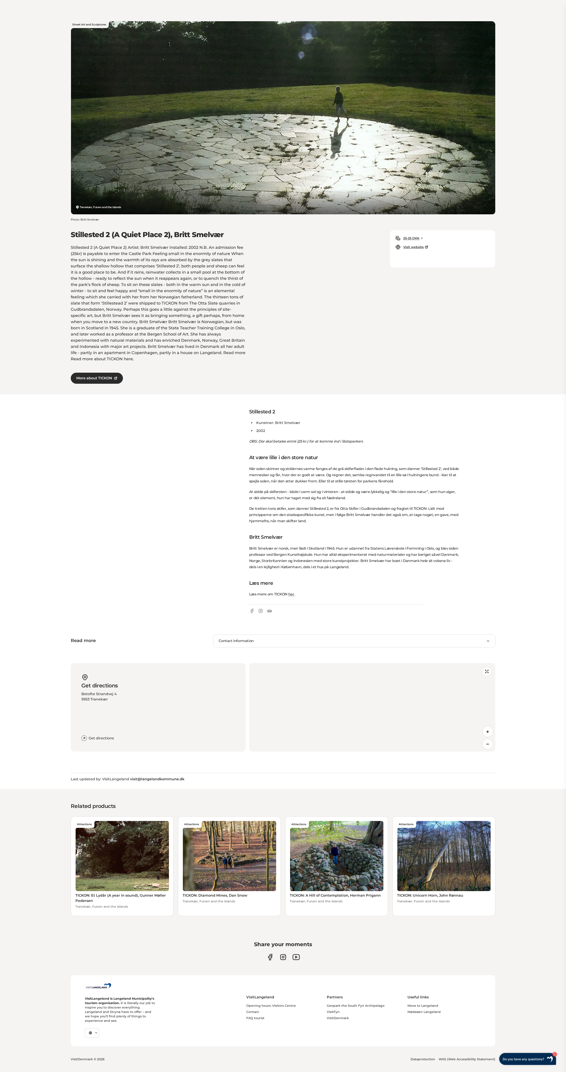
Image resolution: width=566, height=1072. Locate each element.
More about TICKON (94, 378)
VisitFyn (333, 1012)
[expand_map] (487, 671)
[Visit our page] (270, 957)
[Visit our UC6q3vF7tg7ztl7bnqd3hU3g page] (296, 957)
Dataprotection (423, 1059)
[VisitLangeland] (98, 985)
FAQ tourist (255, 1018)
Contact (252, 1012)
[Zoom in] (487, 731)
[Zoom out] (487, 744)
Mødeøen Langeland (424, 1012)
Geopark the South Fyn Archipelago (355, 1006)
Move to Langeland (422, 1006)
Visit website (413, 247)
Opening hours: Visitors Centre (271, 1006)
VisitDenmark (338, 1018)
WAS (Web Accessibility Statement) (467, 1059)
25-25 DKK (411, 238)
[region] (372, 707)
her (291, 594)
